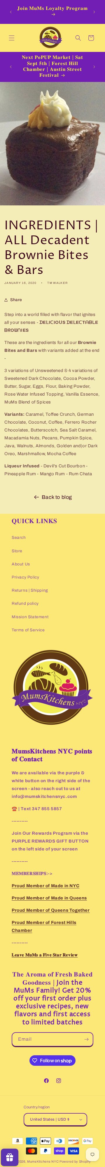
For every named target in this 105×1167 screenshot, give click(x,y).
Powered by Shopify (75, 1161)
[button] (11, 38)
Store (17, 551)
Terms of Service (28, 630)
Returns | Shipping (30, 590)
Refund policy (25, 603)
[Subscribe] (86, 1039)
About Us (21, 564)
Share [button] (16, 300)
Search (19, 537)
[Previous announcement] (10, 12)
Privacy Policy (25, 577)
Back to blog (57, 497)
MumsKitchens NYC (43, 1161)
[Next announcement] (94, 12)
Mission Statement (30, 617)
